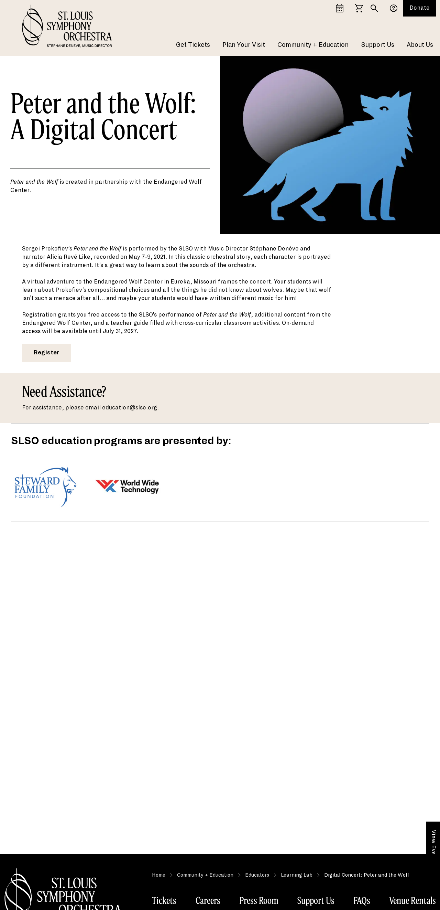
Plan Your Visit (243, 44)
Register (46, 353)
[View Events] (339, 8)
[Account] (393, 8)
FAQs (361, 900)
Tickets (164, 900)
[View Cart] (358, 8)
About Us (420, 44)
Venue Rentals (412, 900)
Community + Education (313, 44)
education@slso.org (129, 408)
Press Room (258, 900)
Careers (208, 900)
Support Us (377, 44)
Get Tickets (193, 44)
